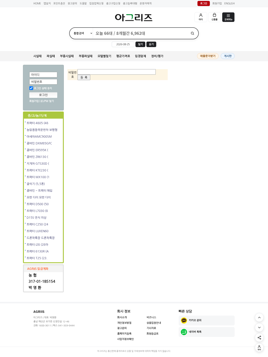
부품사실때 (67, 56)
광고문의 (72, 3)
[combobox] (140, 33)
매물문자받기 (207, 56)
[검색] (192, 33)
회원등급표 (152, 333)
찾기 (140, 44)
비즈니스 (151, 317)
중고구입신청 (113, 3)
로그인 (203, 3)
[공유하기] (259, 337)
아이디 (35, 74)
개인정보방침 (124, 323)
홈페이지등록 (124, 333)
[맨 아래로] (259, 327)
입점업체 (140, 56)
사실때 (37, 56)
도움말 (83, 3)
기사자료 (151, 328)
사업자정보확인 (125, 339)
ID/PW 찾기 (47, 101)
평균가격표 (123, 56)
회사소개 (122, 317)
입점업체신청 (96, 3)
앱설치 (47, 3)
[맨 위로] (259, 317)
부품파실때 (85, 56)
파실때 (51, 56)
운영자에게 (146, 3)
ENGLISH (229, 3)
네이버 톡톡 (195, 332)
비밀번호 (36, 81)
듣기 (151, 44)
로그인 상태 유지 (43, 88)
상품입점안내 (154, 323)
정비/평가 (157, 56)
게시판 (228, 56)
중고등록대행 (130, 3)
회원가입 (217, 3)
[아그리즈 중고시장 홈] (134, 17)
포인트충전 (59, 3)
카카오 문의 (195, 320)
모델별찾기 (104, 56)
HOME (37, 3)
